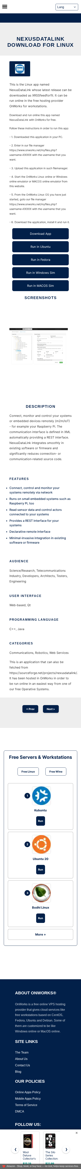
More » (40, 934)
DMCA (19, 1111)
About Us (21, 1058)
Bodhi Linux (40, 907)
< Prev (30, 709)
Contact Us (22, 1065)
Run (40, 820)
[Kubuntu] (42, 795)
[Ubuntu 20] (42, 844)
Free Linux (28, 771)
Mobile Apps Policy (28, 1098)
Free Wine (55, 771)
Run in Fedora (40, 260)
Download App (40, 234)
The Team (21, 1052)
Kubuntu (40, 810)
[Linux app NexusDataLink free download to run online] (19, 68)
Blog (18, 1071)
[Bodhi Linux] (42, 893)
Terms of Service (26, 1105)
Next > (51, 709)
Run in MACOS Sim (40, 286)
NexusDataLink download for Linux (40, 42)
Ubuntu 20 (40, 859)
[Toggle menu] (5, 6)
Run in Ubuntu (40, 247)
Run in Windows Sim (40, 273)
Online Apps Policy (27, 1092)
